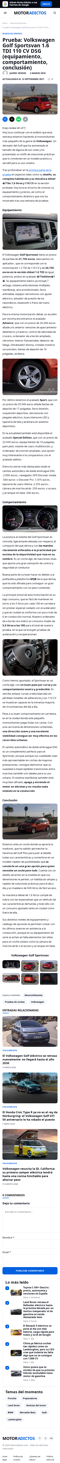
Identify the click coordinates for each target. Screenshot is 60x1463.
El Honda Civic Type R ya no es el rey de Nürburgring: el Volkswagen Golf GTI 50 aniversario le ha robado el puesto (30, 1115)
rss (51, 1438)
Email (6, 1252)
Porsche (12, 1398)
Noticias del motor (36, 1405)
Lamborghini (15, 1419)
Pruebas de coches (15, 1001)
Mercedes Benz (28, 1412)
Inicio (4, 23)
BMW (10, 1412)
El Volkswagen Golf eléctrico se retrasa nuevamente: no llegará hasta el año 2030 (29, 1059)
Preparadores (30, 1398)
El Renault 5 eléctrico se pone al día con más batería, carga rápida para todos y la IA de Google (38, 1330)
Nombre (8, 1237)
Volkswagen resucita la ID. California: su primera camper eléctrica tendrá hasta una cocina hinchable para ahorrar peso (28, 1174)
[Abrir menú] (5, 13)
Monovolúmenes (18, 23)
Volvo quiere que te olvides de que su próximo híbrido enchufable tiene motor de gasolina (39, 1372)
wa (18, 119)
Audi (44, 1412)
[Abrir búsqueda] (55, 13)
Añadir (46, 4)
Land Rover (14, 1405)
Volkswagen (37, 1001)
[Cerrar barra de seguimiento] (55, 4)
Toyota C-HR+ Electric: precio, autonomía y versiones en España (36, 1290)
